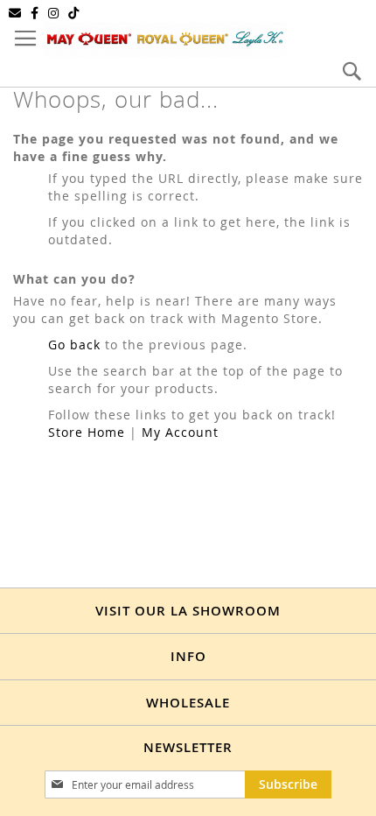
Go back (74, 344)
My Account (180, 432)
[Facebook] (35, 13)
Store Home (86, 432)
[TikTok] (74, 13)
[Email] (15, 13)
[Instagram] (53, 13)
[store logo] (165, 39)
